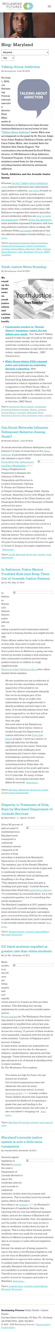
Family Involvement (36, 246)
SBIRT (47, 252)
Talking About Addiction (20, 67)
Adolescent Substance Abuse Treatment (28, 243)
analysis (23, 1204)
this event (34, 190)
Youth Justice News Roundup (23, 267)
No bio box (31, 554)
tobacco (48, 415)
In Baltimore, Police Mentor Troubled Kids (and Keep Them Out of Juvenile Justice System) (25, 574)
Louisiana (21, 412)
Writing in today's (18, 669)
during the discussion (40, 219)
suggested (25, 230)
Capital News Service (40, 890)
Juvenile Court (16, 1286)
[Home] (18, 6)
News (39, 249)
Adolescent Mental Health (21, 406)
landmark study (13, 1093)
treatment (6, 255)
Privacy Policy (8, 1327)
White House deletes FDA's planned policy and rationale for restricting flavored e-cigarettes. (26, 365)
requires (16, 1164)
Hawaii (33, 409)
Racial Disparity (9, 252)
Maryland (30, 249)
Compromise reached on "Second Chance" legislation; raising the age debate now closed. (26, 330)
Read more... (8, 549)
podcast (47, 249)
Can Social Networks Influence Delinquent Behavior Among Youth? (24, 432)
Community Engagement (13, 246)
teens (41, 415)
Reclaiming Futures (33, 252)
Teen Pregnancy (29, 415)
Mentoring (24, 790)
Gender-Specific (16, 931)
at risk (12, 554)
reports (41, 554)
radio (20, 252)
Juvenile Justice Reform (13, 249)
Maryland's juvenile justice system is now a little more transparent (21, 1141)
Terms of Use (42, 1324)
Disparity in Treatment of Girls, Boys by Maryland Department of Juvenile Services (26, 809)
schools (34, 1122)
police (45, 790)
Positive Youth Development (15, 792)
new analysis (11, 1016)
